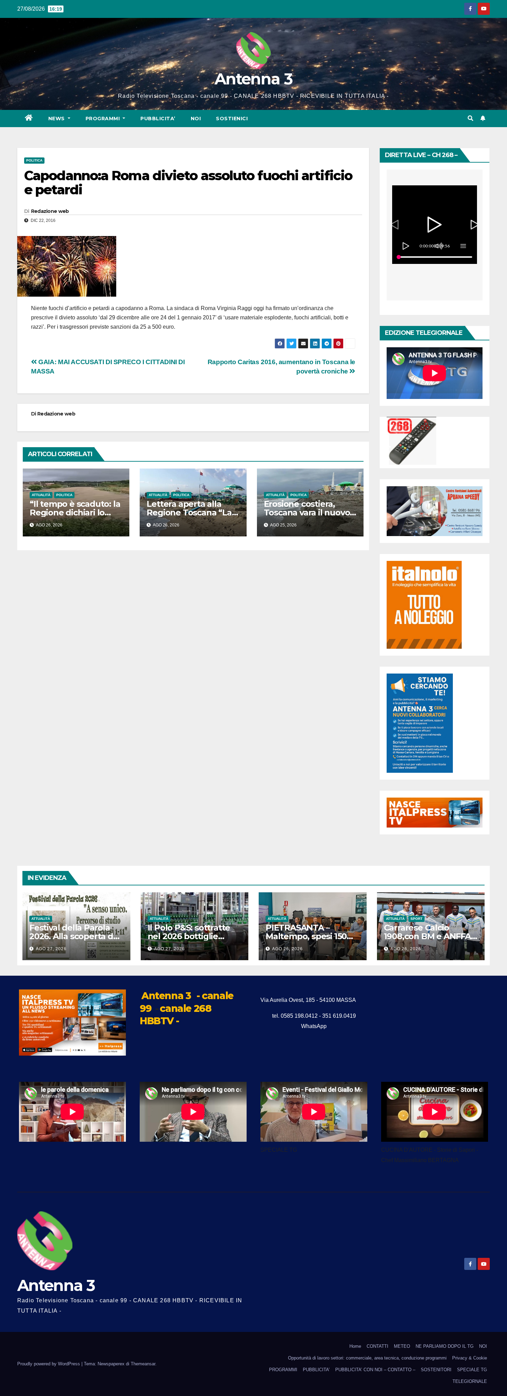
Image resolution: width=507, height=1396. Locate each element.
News (57, 118)
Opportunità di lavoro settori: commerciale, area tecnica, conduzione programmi (367, 1358)
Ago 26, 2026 (287, 948)
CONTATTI (377, 1346)
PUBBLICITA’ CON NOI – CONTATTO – (375, 1369)
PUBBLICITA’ (158, 118)
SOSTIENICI (232, 118)
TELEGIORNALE (470, 1381)
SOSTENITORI (436, 1369)
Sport (416, 919)
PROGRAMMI (283, 1369)
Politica (34, 160)
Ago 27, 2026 (51, 948)
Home (355, 1346)
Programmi (103, 118)
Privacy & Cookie (469, 1358)
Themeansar (143, 1363)
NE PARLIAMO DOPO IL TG (445, 1346)
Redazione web (50, 211)
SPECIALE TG (472, 1369)
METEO (402, 1346)
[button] (470, 118)
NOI (196, 118)
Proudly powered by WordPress (49, 1363)
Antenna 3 (253, 78)
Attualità (41, 495)
